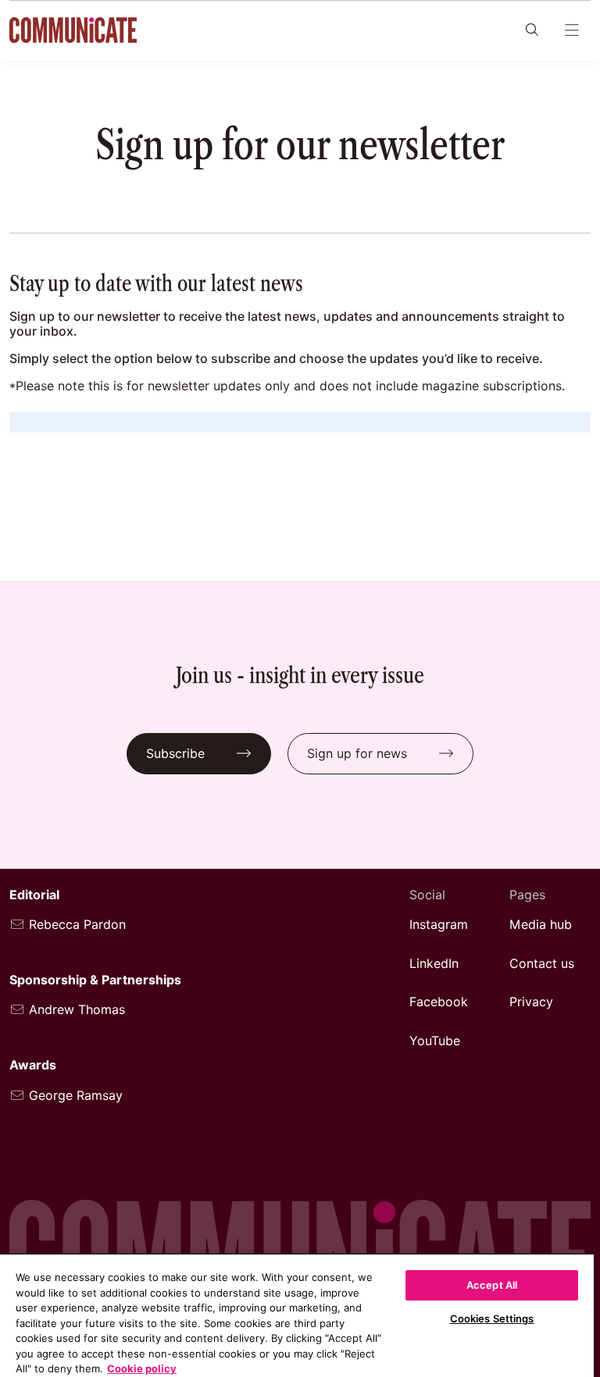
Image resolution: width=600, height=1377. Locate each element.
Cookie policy (142, 1368)
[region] (297, 1315)
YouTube (434, 1041)
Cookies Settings (492, 1318)
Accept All (491, 1285)
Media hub (540, 924)
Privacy (531, 1001)
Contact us (541, 963)
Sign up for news (357, 753)
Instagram (438, 924)
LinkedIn (434, 963)
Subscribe (175, 753)
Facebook (438, 1001)
